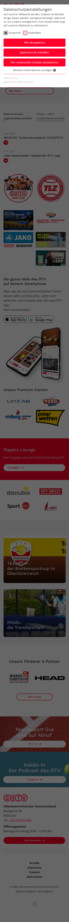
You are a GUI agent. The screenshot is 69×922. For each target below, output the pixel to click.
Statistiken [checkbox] (34, 32)
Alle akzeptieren (34, 42)
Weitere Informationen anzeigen (33, 70)
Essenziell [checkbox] (15, 32)
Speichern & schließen (34, 52)
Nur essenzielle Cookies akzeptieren (35, 62)
